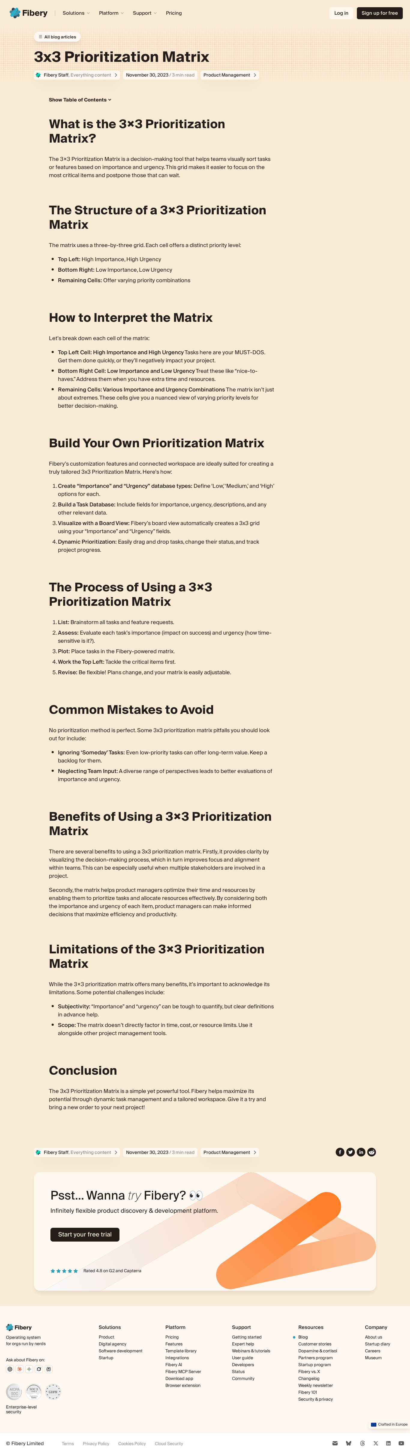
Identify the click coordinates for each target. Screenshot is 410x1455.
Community (243, 1379)
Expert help (243, 1344)
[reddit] (371, 1152)
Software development (121, 1351)
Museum (373, 1358)
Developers (243, 1365)
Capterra (132, 1271)
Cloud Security (169, 1444)
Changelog (309, 1379)
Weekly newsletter (315, 1386)
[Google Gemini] (29, 1369)
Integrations (177, 1358)
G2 (112, 1271)
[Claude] (19, 1369)
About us (373, 1337)
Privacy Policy (96, 1444)
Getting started (247, 1337)
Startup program (314, 1365)
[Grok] (39, 1369)
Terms (68, 1444)
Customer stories (314, 1344)
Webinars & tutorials (251, 1351)
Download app (179, 1378)
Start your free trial (85, 1235)
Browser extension (182, 1385)
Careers (372, 1351)
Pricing (174, 13)
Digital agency (112, 1344)
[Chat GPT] (10, 1369)
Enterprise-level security (21, 1410)
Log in (341, 13)
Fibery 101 (307, 1392)
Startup (106, 1358)
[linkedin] (361, 1152)
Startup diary (377, 1344)
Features (173, 1344)
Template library (181, 1351)
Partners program (315, 1358)
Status (238, 1372)
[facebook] (340, 1152)
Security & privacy (315, 1399)
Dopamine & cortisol (317, 1351)
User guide (242, 1358)
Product (106, 1337)
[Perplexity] (49, 1369)
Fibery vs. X (309, 1371)
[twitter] (350, 1152)
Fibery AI (173, 1365)
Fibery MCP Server (183, 1371)
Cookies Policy (132, 1444)
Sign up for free (380, 13)
